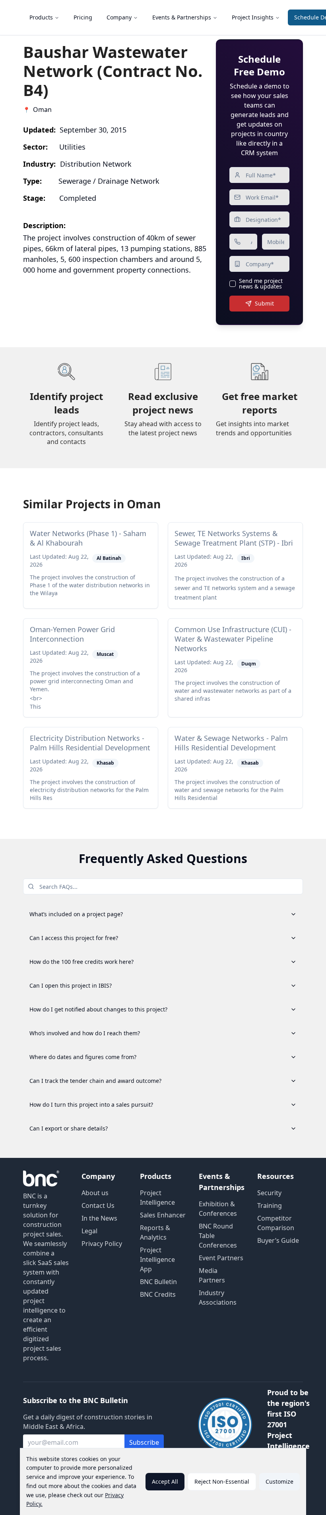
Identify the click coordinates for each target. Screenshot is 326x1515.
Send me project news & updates (261, 283)
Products (41, 17)
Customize (279, 1481)
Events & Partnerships (181, 17)
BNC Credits (158, 1294)
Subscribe (144, 1442)
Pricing (83, 17)
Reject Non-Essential (221, 1481)
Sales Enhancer (163, 1215)
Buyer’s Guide (278, 1240)
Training (269, 1205)
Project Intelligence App (157, 1259)
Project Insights (253, 17)
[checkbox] (232, 284)
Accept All (165, 1481)
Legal (89, 1231)
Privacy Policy (102, 1243)
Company (119, 17)
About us (95, 1192)
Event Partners (221, 1258)
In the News (99, 1218)
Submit (264, 303)
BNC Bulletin (158, 1281)
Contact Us (98, 1205)
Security (269, 1192)
